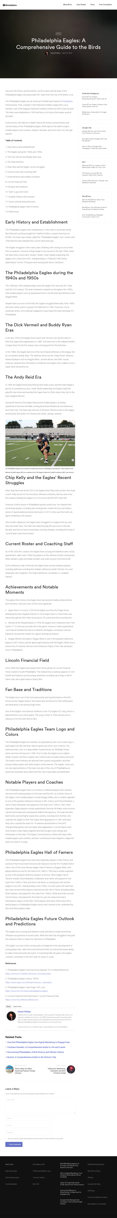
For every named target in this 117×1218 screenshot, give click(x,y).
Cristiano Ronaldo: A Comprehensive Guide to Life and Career (36, 1047)
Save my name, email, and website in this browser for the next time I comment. (35, 1138)
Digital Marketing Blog (96, 1164)
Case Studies (81, 5)
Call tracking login (12, 1177)
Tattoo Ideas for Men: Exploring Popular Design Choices (25, 1070)
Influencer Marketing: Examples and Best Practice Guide (57, 1070)
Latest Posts (17, 1006)
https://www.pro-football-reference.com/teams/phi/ (28, 973)
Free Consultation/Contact (97, 1197)
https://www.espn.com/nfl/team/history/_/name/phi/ (28, 982)
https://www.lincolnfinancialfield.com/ (22, 1000)
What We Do (67, 5)
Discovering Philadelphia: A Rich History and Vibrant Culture (35, 1052)
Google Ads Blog (94, 1184)
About (8, 1006)
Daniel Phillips (55, 53)
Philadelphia (67, 101)
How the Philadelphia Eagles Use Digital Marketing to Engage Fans (38, 1042)
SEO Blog (91, 1191)
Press (92, 5)
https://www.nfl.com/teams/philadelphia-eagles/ (26, 991)
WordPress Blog (94, 1171)
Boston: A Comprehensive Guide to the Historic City (31, 1057)
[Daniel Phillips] (11, 1016)
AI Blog (90, 1177)
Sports (58, 33)
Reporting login (11, 1171)
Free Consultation (105, 5)
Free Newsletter (11, 1184)
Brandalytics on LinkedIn (97, 1204)
